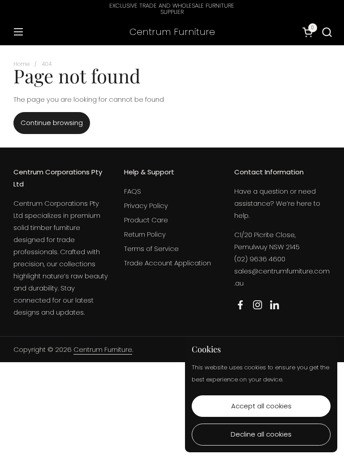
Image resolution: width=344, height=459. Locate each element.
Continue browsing (52, 122)
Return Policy (145, 234)
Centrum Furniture (172, 32)
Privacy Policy (146, 205)
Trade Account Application (167, 263)
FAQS (132, 191)
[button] (326, 32)
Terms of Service (151, 248)
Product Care (146, 220)
